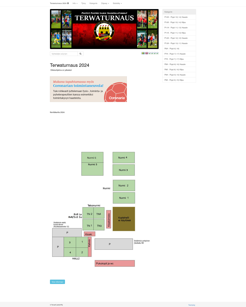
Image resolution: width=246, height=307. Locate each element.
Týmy (83, 3)
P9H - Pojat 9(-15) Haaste (175, 74)
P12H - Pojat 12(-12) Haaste (176, 38)
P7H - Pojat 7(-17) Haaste (175, 53)
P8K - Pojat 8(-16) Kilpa (174, 69)
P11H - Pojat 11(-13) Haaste (176, 27)
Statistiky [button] (117, 3)
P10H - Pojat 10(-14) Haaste (176, 17)
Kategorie (93, 3)
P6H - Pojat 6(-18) (172, 48)
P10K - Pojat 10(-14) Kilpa (175, 22)
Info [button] (74, 3)
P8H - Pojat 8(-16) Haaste (175, 64)
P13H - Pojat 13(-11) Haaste (176, 43)
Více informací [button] (57, 282)
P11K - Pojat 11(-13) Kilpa (175, 32)
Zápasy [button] (104, 3)
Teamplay (191, 305)
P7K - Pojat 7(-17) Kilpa (174, 59)
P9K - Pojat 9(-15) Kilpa (174, 80)
